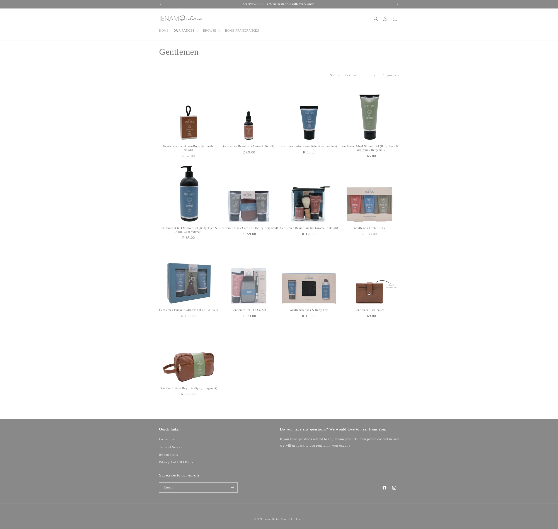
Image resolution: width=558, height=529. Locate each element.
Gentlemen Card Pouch (369, 309)
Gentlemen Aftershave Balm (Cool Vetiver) (309, 146)
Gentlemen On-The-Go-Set (249, 309)
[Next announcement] (397, 4)
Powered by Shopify (292, 519)
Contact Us (166, 439)
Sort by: (335, 75)
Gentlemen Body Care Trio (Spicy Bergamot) (248, 228)
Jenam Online (272, 519)
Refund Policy (169, 454)
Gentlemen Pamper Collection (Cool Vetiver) (188, 309)
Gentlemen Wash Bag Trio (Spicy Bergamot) (188, 388)
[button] (185, 30)
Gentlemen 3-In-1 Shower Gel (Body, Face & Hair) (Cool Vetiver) (188, 229)
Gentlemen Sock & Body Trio (309, 309)
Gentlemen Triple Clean (369, 228)
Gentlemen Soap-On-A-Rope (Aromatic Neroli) (188, 148)
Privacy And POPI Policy (176, 462)
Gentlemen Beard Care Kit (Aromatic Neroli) (309, 228)
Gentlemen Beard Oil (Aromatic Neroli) (248, 146)
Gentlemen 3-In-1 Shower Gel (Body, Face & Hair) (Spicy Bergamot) (369, 148)
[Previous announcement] (160, 4)
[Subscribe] (232, 487)
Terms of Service (170, 447)
